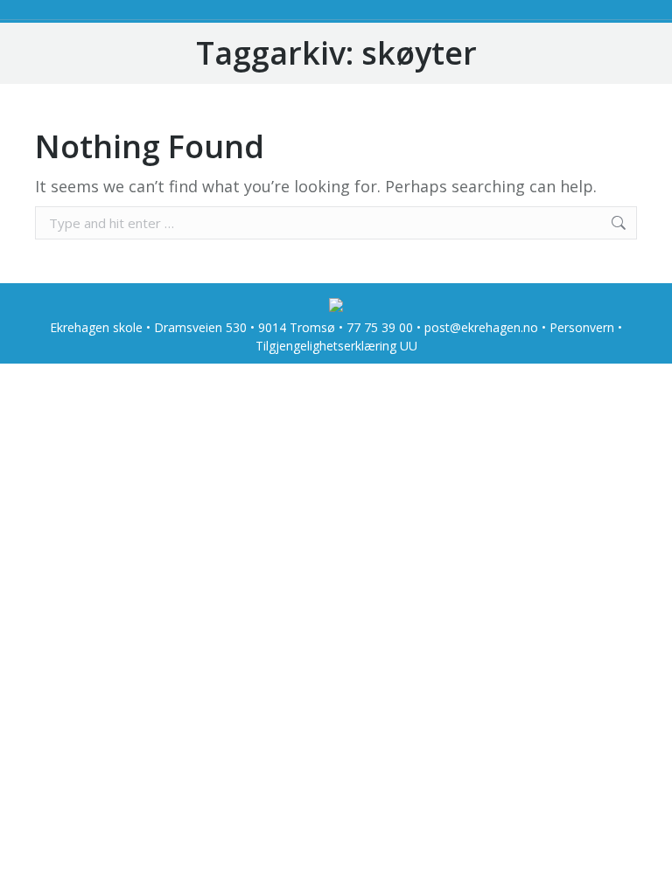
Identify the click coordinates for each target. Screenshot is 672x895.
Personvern (582, 327)
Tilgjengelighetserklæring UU (336, 345)
